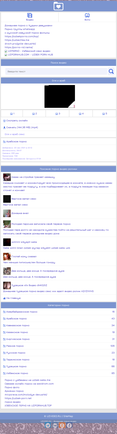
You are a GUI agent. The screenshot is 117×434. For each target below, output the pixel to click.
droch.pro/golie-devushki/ (20, 43)
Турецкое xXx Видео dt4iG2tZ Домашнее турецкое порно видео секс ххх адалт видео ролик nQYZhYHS (48, 288)
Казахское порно (60, 332)
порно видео (13, 401)
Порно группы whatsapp (20, 29)
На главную (13, 298)
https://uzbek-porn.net (18, 398)
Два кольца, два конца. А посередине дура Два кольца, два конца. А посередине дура (33, 273)
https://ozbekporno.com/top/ (22, 36)
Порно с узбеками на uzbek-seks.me (27, 380)
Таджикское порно (60, 359)
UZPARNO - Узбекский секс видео (29, 51)
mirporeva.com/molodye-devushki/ (26, 394)
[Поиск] (111, 71)
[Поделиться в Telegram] (48, 425)
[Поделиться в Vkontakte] (55, 425)
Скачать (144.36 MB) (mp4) (22, 127)
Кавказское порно (60, 325)
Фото (87, 19)
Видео (30, 19)
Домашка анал (20, 213)
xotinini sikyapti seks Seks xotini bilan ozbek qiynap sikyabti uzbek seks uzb (36, 245)
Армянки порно (14, 391)
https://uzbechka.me (17, 40)
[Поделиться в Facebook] (69, 425)
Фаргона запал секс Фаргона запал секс (19, 201)
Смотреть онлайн (17, 120)
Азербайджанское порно (60, 311)
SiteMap (68, 416)
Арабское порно (16, 141)
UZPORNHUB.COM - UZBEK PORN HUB (30, 54)
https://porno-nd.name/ (19, 47)
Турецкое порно (60, 366)
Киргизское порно (60, 339)
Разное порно (60, 345)
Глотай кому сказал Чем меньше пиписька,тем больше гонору (29, 259)
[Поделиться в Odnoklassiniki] (62, 425)
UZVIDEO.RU (54, 416)
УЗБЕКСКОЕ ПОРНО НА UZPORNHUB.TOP (28, 405)
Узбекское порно (60, 373)
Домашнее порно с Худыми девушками (28, 25)
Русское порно (60, 352)
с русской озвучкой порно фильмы (27, 32)
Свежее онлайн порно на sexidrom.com (29, 383)
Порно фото (12, 387)
